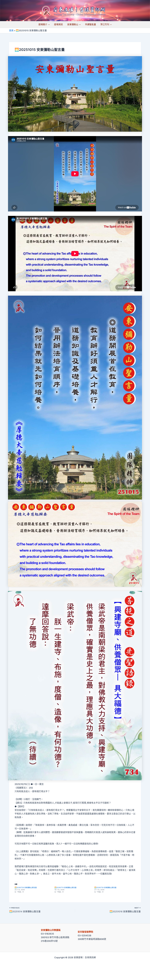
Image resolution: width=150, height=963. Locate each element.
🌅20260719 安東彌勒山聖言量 (65, 887)
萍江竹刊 (104, 24)
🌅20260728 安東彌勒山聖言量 (105, 887)
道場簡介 (42, 24)
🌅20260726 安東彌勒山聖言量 (26, 887)
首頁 (11, 30)
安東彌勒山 (72, 24)
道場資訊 (58, 24)
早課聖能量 (90, 24)
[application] (48, 24)
